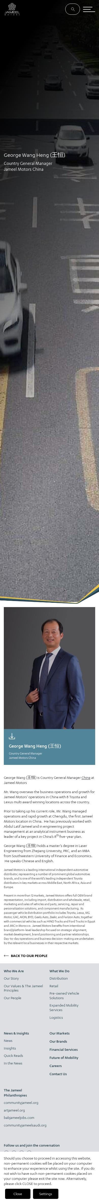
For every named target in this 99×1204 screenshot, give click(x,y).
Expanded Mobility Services (64, 1007)
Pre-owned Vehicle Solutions (64, 995)
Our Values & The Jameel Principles (23, 988)
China (85, 777)
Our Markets (60, 1033)
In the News (13, 1063)
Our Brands (58, 1041)
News (8, 1040)
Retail (54, 986)
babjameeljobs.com (19, 1117)
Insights (10, 1048)
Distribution (59, 978)
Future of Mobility (64, 1057)
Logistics (56, 1017)
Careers (56, 1065)
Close (17, 1194)
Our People (12, 998)
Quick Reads (13, 1055)
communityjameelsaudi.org (23, 1125)
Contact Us (58, 1074)
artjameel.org (14, 1110)
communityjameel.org (21, 1102)
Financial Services (64, 1049)
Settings (45, 1194)
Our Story (11, 978)
